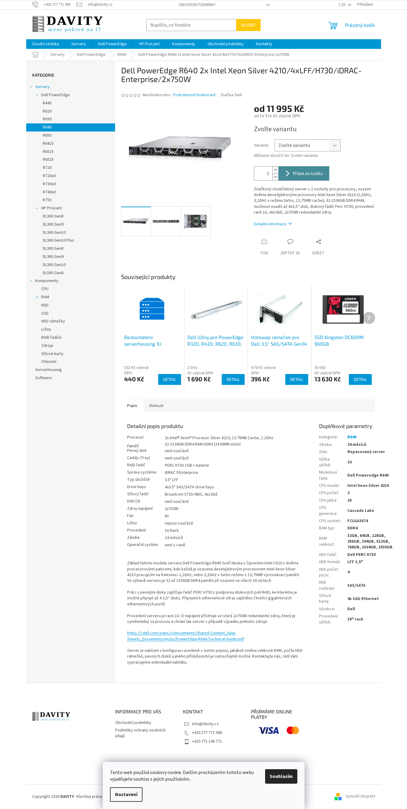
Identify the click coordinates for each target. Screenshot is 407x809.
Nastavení (126, 794)
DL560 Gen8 (53, 273)
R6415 (48, 144)
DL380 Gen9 (53, 257)
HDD (45, 305)
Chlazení (48, 362)
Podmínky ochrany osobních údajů (140, 733)
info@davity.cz (205, 724)
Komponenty (46, 281)
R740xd (49, 192)
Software (43, 378)
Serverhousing (48, 370)
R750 (47, 200)
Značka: (231, 95)
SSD (45, 313)
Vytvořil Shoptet (360, 797)
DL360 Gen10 (54, 233)
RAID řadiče (51, 338)
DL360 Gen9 (53, 224)
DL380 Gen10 (54, 265)
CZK (342, 5)
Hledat (248, 24)
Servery (42, 87)
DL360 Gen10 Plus (58, 240)
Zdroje (47, 346)
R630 (47, 119)
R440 (47, 103)
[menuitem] (45, 44)
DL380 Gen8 (53, 249)
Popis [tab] (132, 406)
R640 (47, 127)
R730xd (49, 184)
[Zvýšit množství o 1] (275, 170)
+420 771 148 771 (207, 741)
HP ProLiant (51, 208)
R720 (47, 168)
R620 (47, 111)
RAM (45, 297)
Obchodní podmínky (197, 5)
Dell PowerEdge (55, 95)
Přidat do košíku (308, 173)
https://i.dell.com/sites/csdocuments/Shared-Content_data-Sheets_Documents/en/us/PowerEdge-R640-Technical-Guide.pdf (185, 636)
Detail (169, 379)
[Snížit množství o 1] (275, 176)
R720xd (49, 176)
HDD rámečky (53, 321)
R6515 (48, 152)
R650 (47, 135)
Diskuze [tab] (156, 406)
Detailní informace (270, 224)
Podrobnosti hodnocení (194, 95)
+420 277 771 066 (207, 733)
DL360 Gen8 (53, 216)
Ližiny (46, 329)
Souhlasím (281, 776)
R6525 (48, 160)
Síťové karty (52, 354)
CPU (45, 289)
